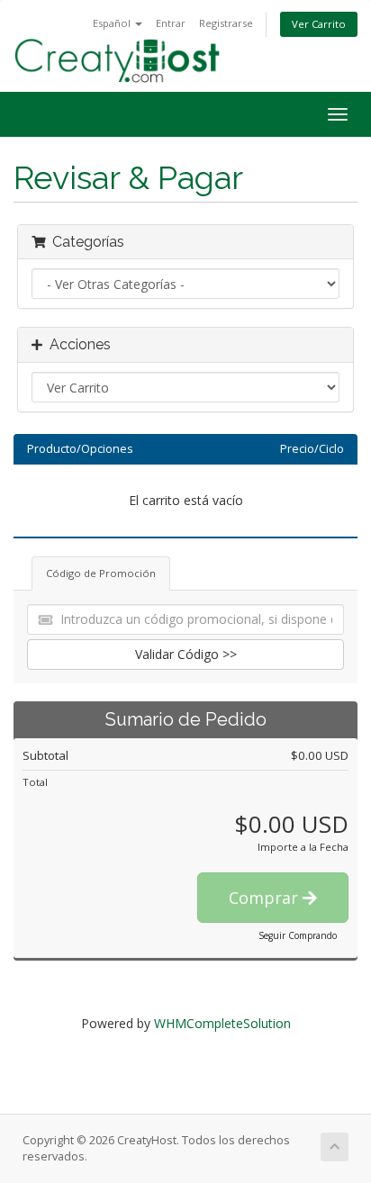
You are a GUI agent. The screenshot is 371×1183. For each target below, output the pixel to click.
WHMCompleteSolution (222, 1023)
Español (113, 23)
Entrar (171, 23)
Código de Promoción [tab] (101, 573)
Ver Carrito (319, 24)
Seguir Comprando (297, 935)
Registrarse (226, 23)
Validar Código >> (186, 654)
